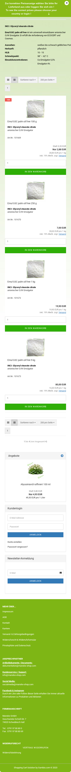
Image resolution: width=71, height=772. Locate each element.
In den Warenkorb (35, 172)
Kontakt (6, 623)
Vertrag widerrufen (35, 747)
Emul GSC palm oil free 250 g (22, 203)
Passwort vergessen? (18, 547)
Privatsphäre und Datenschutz (16, 645)
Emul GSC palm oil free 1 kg (21, 281)
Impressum (7, 611)
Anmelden (35, 535)
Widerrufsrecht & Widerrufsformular (19, 640)
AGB (4, 617)
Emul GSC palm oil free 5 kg (21, 360)
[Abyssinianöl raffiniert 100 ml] (35, 470)
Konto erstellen (15, 542)
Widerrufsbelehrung (11, 752)
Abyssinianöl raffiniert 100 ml (35, 484)
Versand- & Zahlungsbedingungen (18, 634)
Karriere (6, 628)
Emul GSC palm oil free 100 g (22, 121)
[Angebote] (62, 456)
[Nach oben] (62, 767)
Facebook (7, 690)
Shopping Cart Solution (24, 767)
